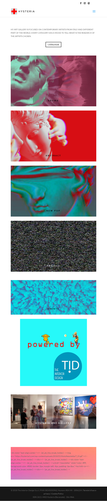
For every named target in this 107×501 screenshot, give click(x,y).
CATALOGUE (53, 44)
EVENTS (53, 309)
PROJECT (53, 266)
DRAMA (53, 100)
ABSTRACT (53, 155)
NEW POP (53, 210)
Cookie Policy (57, 493)
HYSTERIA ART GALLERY (53, 423)
